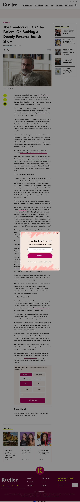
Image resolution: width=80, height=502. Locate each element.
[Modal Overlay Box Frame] (40, 251)
